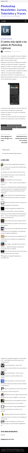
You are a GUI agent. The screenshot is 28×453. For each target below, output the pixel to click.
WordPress (18, 450)
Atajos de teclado (21, 127)
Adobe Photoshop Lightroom (14, 125)
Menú (4, 21)
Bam (23, 450)
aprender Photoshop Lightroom (8, 127)
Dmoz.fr (3, 435)
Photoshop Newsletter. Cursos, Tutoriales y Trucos (14, 9)
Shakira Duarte (8, 51)
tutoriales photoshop (6, 129)
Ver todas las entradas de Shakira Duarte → (12, 153)
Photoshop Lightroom (6, 38)
